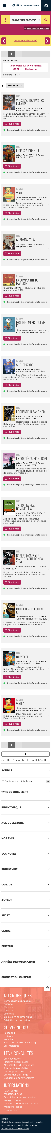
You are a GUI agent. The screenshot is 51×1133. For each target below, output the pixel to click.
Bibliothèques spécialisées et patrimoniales (22, 1122)
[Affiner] (11, 54)
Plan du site (10, 1110)
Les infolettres (11, 1045)
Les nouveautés (12, 1058)
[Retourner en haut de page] (25, 754)
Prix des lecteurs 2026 (16, 1068)
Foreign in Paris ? (13, 1100)
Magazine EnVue (13, 1094)
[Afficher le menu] (4, 5)
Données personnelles (26, 1103)
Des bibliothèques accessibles (20, 1097)
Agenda (8, 1004)
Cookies (8, 1103)
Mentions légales (13, 1107)
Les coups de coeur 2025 (17, 1071)
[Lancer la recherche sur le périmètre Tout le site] (45, 19)
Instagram (9, 1036)
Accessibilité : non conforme (15, 1128)
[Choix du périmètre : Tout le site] (5, 19)
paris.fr (4, 1119)
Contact (15, 1091)
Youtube (8, 1039)
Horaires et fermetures (16, 1062)
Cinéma (8, 1010)
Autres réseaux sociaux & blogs (20, 1042)
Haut (47, 988)
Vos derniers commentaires (19, 1078)
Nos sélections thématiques (19, 1065)
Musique (8, 1007)
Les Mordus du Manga (16, 1074)
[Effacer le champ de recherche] (39, 19)
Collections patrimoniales (18, 1017)
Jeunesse (9, 1013)
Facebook (9, 1033)
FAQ (6, 1091)
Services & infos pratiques (17, 1001)
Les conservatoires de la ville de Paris (19, 1125)
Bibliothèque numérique (17, 1020)
